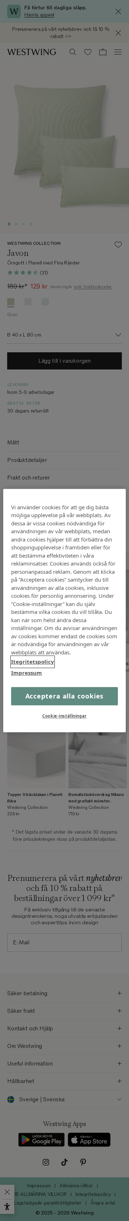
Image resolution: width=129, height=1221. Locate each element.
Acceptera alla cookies (64, 696)
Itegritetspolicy (32, 661)
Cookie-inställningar (64, 716)
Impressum (26, 672)
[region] (64, 611)
